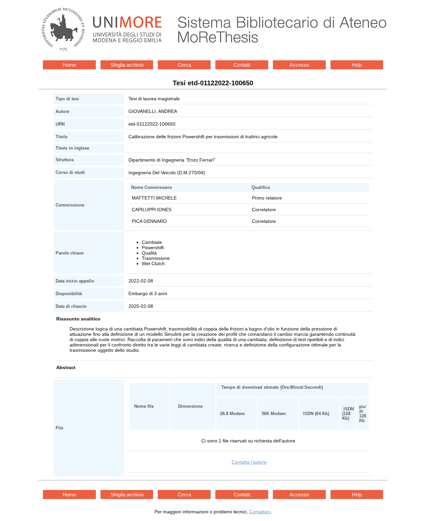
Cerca (184, 65)
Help (357, 65)
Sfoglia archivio (126, 65)
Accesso (299, 65)
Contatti (242, 65)
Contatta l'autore (249, 462)
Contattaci (260, 511)
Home (69, 65)
